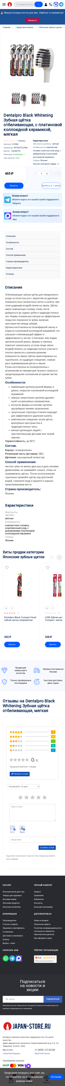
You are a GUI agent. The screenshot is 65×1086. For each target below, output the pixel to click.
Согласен (56, 1076)
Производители (9, 920)
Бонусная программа (43, 907)
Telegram (16, 1054)
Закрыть (32, 20)
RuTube (9, 1054)
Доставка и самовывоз (13, 936)
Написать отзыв (20, 774)
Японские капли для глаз (13, 892)
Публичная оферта (42, 924)
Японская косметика (12, 907)
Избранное (39, 899)
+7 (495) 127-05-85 (45, 1049)
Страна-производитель (17, 261)
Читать (21, 141)
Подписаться (53, 999)
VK (4, 1054)
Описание (11, 236)
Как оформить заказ (43, 938)
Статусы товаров (10, 924)
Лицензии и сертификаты (13, 928)
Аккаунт (37, 892)
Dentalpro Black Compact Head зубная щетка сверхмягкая (20, 618)
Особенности (12, 242)
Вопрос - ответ (9, 943)
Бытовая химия (9, 899)
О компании (8, 932)
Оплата (6, 939)
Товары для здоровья (12, 895)
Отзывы (10, 274)
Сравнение (38, 895)
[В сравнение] (52, 173)
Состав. (10, 249)
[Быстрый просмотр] (6, 608)
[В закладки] (58, 173)
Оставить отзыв (47, 848)
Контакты (38, 903)
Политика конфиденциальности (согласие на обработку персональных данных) (48, 931)
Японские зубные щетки (23, 557)
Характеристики (14, 268)
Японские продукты (11, 903)
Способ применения (16, 255)
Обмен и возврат (41, 920)
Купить (14, 185)
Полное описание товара (45, 164)
